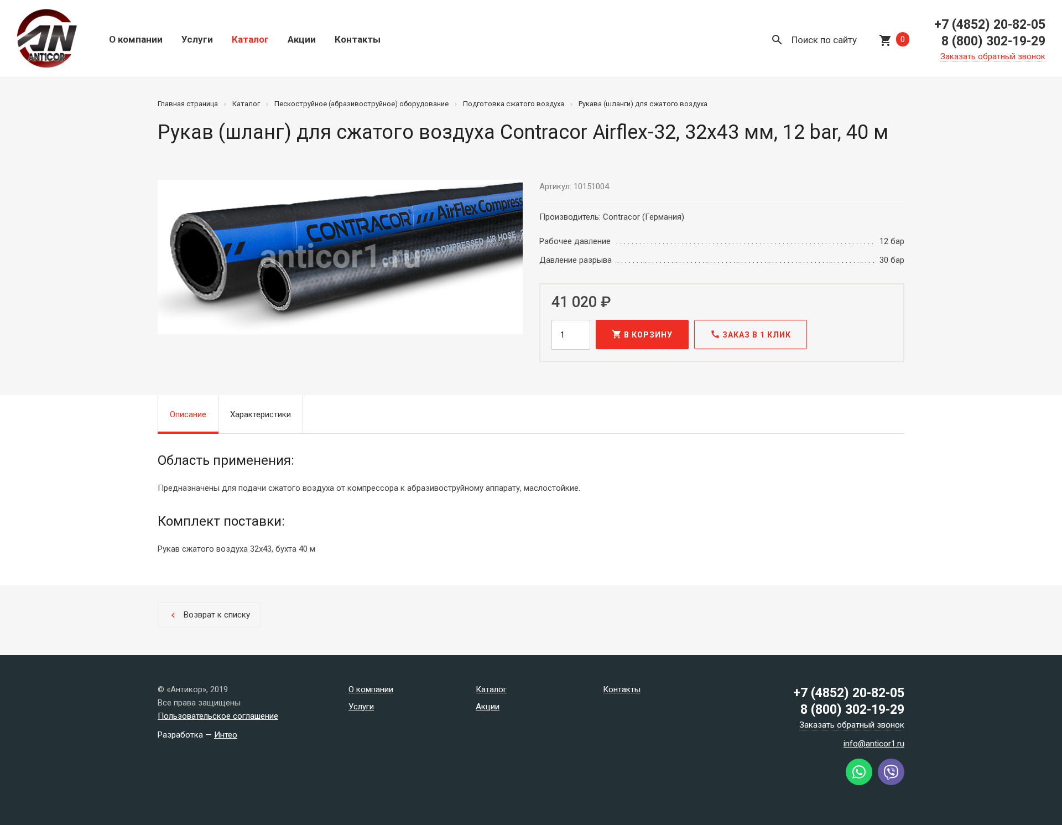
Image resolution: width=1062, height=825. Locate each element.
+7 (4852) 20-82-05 (989, 24)
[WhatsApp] (859, 782)
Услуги (197, 39)
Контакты (358, 39)
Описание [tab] (188, 414)
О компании (136, 39)
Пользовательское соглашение (218, 716)
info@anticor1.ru (874, 744)
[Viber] (891, 782)
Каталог (250, 39)
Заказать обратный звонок (992, 56)
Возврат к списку (209, 615)
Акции (302, 39)
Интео (225, 735)
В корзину (642, 334)
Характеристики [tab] (260, 414)
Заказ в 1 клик (750, 334)
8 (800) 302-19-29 (993, 41)
